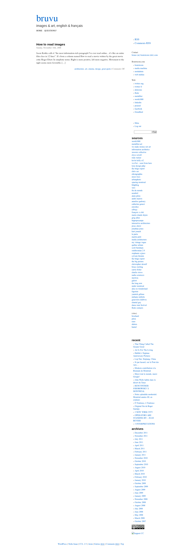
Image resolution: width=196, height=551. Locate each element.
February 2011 (141, 451)
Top (122, 544)
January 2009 (140, 496)
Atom (90, 544)
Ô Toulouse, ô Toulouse (144, 403)
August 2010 (140, 467)
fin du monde (137, 190)
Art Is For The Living (144, 350)
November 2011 (141, 435)
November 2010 (141, 458)
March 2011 (140, 448)
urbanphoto (136, 179)
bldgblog (135, 185)
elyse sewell (137, 154)
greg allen (136, 217)
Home (39, 30)
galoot (134, 280)
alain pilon (136, 195)
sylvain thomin (138, 256)
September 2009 (141, 486)
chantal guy (136, 302)
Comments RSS (143, 43)
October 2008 (140, 502)
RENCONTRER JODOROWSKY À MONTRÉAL (141, 388)
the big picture (137, 261)
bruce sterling (137, 266)
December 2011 (141, 432)
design (98, 68)
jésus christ (136, 225)
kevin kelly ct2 (138, 160)
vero (133, 187)
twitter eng (139, 83)
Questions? (50, 30)
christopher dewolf (139, 264)
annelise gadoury (138, 201)
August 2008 (140, 505)
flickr (137, 93)
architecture (79, 68)
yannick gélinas (138, 294)
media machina (141, 68)
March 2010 (140, 473)
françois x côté (138, 212)
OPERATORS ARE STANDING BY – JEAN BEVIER (143, 418)
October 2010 (140, 461)
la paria (135, 234)
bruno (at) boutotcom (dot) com (145, 55)
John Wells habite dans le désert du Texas (144, 381)
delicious (138, 89)
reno (133, 321)
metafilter (138, 96)
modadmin (139, 71)
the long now (137, 283)
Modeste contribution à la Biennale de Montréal (144, 369)
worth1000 (139, 99)
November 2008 (141, 499)
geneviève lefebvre (139, 299)
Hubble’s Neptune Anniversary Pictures (141, 354)
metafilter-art (137, 144)
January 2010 (140, 480)
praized (138, 105)
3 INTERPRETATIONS (145, 423)
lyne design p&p (138, 165)
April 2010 (139, 470)
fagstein (135, 291)
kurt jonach (136, 231)
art (86, 68)
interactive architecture (141, 223)
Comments (112, 544)
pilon (134, 318)
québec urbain (137, 245)
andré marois (137, 198)
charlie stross (137, 272)
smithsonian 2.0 (138, 250)
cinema (91, 68)
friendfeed (139, 112)
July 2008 (139, 508)
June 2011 (139, 442)
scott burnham (137, 247)
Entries (99, 544)
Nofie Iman (73, 544)
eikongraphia (137, 174)
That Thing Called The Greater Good (143, 345)
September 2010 (141, 464)
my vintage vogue (139, 242)
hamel (134, 327)
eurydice (135, 206)
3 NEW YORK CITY (144, 412)
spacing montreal (139, 182)
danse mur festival (139, 305)
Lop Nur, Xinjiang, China (145, 359)
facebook (138, 108)
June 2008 (139, 511)
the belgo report (138, 168)
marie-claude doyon (140, 215)
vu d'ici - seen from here (142, 163)
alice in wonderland (140, 288)
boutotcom (139, 65)
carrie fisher (136, 269)
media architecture (139, 239)
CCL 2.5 (83, 544)
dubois (134, 324)
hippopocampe (137, 220)
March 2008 (140, 518)
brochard (135, 316)
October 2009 (140, 483)
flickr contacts (137, 307)
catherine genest (138, 204)
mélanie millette (138, 296)
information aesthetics (141, 149)
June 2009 (139, 492)
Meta (137, 123)
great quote (106, 68)
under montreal (138, 286)
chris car (135, 171)
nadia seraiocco (138, 275)
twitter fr (138, 86)
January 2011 (140, 454)
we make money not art (141, 146)
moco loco (136, 176)
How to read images (50, 44)
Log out (138, 126)
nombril (135, 193)
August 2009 (140, 489)
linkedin (138, 102)
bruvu (47, 17)
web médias (139, 74)
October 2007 (140, 521)
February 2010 (141, 477)
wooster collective (139, 152)
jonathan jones (137, 228)
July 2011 (139, 439)
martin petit (136, 236)
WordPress (62, 544)
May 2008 (139, 514)
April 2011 (139, 445)
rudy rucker (136, 157)
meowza (135, 277)
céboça (134, 209)
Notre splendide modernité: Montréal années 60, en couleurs (145, 397)
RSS (137, 39)
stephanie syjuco (138, 253)
